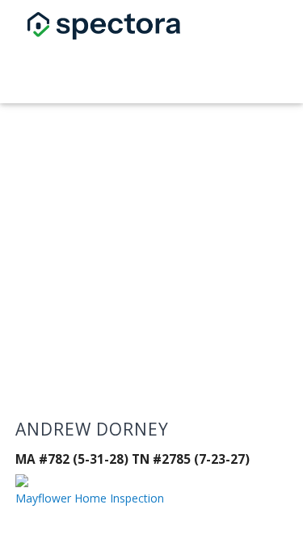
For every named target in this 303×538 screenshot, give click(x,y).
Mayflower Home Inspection (89, 498)
